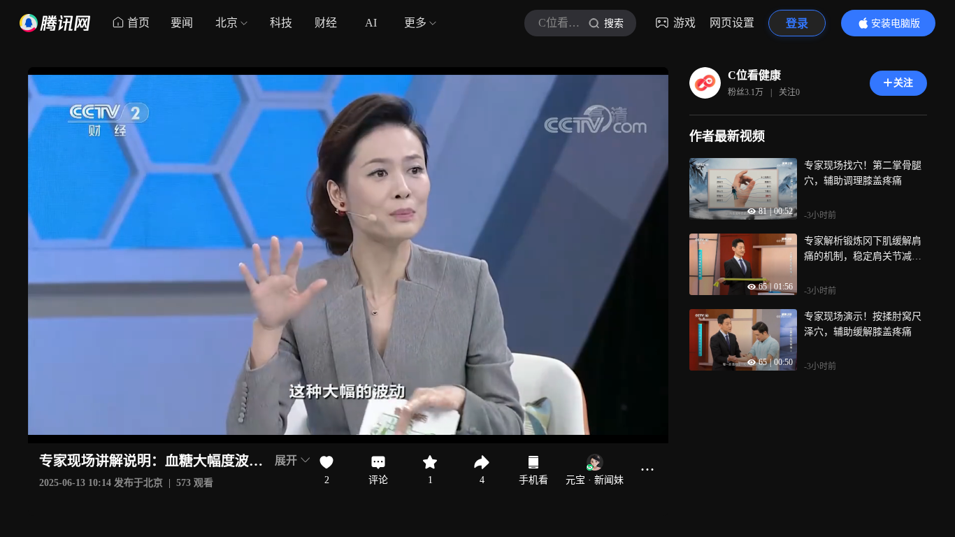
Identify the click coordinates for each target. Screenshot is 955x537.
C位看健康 (754, 75)
